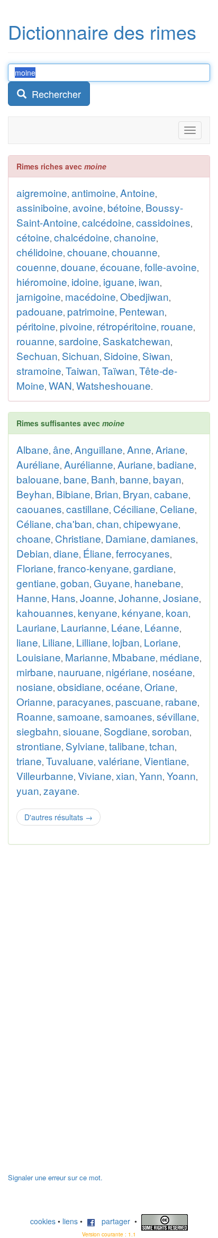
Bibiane (73, 494)
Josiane (181, 597)
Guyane (112, 583)
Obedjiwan (144, 296)
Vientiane (165, 760)
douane (78, 266)
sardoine (78, 341)
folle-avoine (170, 266)
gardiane (153, 568)
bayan (167, 479)
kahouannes (45, 612)
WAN (60, 385)
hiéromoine (41, 281)
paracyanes (84, 701)
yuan (27, 790)
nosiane (34, 686)
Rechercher (53, 94)
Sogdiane (126, 731)
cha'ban (74, 523)
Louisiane (38, 657)
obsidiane (79, 686)
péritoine (36, 326)
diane (66, 553)
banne (134, 479)
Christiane (78, 538)
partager (112, 1221)
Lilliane (92, 642)
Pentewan (142, 311)
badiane (175, 464)
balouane (37, 479)
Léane (125, 627)
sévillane (177, 716)
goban (74, 583)
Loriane (161, 642)
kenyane (97, 612)
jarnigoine (38, 296)
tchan (162, 746)
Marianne (86, 657)
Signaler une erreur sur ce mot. (55, 1177)
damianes (173, 538)
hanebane (157, 583)
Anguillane (99, 449)
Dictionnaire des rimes (102, 31)
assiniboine (42, 207)
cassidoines (163, 222)
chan (107, 523)
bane (75, 479)
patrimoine (91, 311)
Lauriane (36, 627)
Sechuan (37, 355)
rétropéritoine (127, 326)
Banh (103, 479)
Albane (32, 449)
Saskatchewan (136, 341)
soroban (170, 731)
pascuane (138, 701)
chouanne (135, 252)
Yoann (181, 775)
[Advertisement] (87, 1014)
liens (70, 1221)
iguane (118, 281)
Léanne (161, 627)
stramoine (38, 370)
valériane (119, 760)
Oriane (159, 686)
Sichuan (80, 355)
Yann (150, 775)
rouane (177, 326)
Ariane (170, 449)
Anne (139, 449)
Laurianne (84, 627)
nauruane (80, 672)
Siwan (156, 355)
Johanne (139, 597)
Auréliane (38, 464)
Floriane (34, 568)
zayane (60, 790)
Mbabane (134, 657)
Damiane (126, 538)
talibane (127, 746)
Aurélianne (88, 464)
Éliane (97, 553)
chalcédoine (82, 237)
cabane (171, 494)
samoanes (128, 716)
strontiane (38, 746)
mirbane (34, 672)
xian (125, 775)
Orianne (34, 701)
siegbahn (37, 731)
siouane (81, 731)
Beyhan (34, 494)
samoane (78, 716)
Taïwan (118, 370)
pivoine (76, 326)
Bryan (136, 494)
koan (177, 612)
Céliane (33, 523)
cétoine (33, 237)
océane (123, 686)
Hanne (31, 597)
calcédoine (107, 222)
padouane (39, 311)
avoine (87, 207)
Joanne (97, 597)
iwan (149, 281)
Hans (63, 597)
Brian (107, 494)
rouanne (35, 341)
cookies (43, 1221)
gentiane (36, 583)
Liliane (57, 642)
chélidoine (39, 252)
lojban (126, 642)
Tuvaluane (70, 760)
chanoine (135, 237)
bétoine (124, 207)
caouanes (39, 508)
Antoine (137, 192)
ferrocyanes (143, 553)
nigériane (127, 672)
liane (27, 642)
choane (33, 538)
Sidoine (121, 355)
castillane (87, 508)
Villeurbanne (45, 775)
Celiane (177, 508)
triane (29, 760)
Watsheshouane (113, 385)
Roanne (34, 716)
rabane (181, 701)
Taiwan (82, 370)
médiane (179, 657)
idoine (85, 281)
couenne (36, 266)
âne (61, 449)
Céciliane (134, 508)
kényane (141, 612)
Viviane (95, 775)
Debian (32, 553)
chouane (87, 252)
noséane (172, 672)
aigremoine (41, 192)
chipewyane (150, 523)
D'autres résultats (58, 817)
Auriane (135, 464)
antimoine (93, 192)
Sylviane (85, 746)
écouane (120, 266)
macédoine (90, 296)
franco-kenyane (93, 568)
